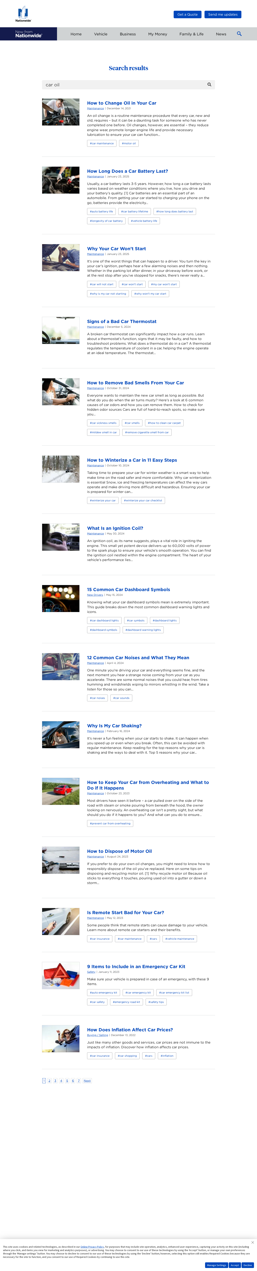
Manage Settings (216, 1265)
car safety (98, 1001)
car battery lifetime (135, 211)
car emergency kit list (175, 992)
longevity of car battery (107, 220)
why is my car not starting (109, 293)
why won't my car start (151, 293)
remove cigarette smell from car (148, 432)
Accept (235, 1265)
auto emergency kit (104, 992)
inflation (168, 1055)
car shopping (128, 1055)
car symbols (136, 620)
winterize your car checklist (144, 500)
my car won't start (165, 284)
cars (154, 938)
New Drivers (95, 594)
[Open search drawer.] (239, 34)
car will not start (102, 284)
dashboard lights (166, 620)
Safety (91, 971)
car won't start (133, 284)
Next (87, 1080)
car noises (98, 697)
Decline (248, 1265)
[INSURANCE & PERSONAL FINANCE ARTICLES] (29, 33)
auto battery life (102, 211)
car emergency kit (139, 992)
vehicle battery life (145, 220)
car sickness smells (104, 422)
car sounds (122, 697)
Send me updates (223, 14)
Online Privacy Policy (92, 1246)
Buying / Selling (97, 1035)
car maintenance (103, 143)
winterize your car (104, 500)
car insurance (100, 938)
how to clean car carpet (165, 422)
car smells (133, 422)
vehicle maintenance (180, 938)
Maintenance (95, 108)
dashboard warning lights (144, 629)
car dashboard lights (105, 620)
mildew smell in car (104, 432)
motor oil (130, 143)
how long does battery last (175, 211)
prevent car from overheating (111, 823)
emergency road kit (127, 1001)
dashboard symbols (104, 629)
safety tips (157, 1001)
